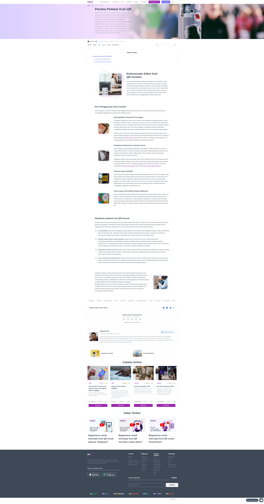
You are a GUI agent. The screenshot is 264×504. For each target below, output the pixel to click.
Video (109, 44)
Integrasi (143, 469)
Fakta (173, 300)
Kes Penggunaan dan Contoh (102, 59)
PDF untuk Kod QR (130, 137)
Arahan (94, 44)
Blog (169, 464)
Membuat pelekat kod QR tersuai (103, 61)
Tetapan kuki (157, 473)
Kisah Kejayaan (115, 44)
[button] (173, 2)
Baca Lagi (98, 405)
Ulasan (143, 473)
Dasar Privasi (157, 465)
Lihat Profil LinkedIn (168, 332)
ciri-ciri (104, 44)
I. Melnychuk (93, 401)
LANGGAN (172, 488)
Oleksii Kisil (92, 41)
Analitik (99, 300)
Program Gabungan (133, 464)
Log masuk (166, 1)
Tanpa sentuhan (107, 300)
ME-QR (88, 5)
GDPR (155, 475)
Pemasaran (122, 300)
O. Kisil (114, 401)
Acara (150, 300)
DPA (155, 477)
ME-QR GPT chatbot (134, 466)
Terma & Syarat (157, 467)
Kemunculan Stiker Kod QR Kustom (102, 56)
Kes (92, 5)
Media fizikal (131, 300)
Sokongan (143, 1)
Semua (89, 44)
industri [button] (136, 1)
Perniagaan (157, 300)
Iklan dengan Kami (133, 468)
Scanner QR (116, 1)
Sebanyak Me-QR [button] (104, 1)
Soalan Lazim (171, 460)
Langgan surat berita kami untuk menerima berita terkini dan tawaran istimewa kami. (149, 483)
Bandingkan (129, 1)
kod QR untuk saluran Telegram (152, 166)
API (129, 462)
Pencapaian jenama (141, 300)
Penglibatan (91, 300)
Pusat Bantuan (172, 469)
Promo (115, 300)
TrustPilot (143, 471)
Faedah (130, 460)
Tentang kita (144, 460)
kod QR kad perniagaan (128, 166)
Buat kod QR (153, 1)
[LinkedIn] (96, 41)
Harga (122, 1)
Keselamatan (166, 300)
